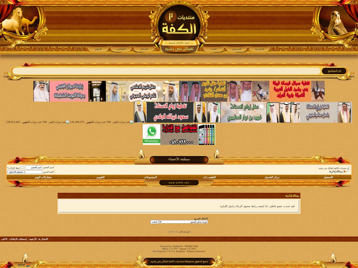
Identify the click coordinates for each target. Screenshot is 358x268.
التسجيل (328, 177)
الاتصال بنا (43, 239)
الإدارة (223, 206)
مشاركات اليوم (43, 177)
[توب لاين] (23, 265)
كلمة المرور (48, 172)
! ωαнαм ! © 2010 (187, 248)
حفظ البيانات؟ (13, 168)
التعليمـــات (209, 177)
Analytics (180, 251)
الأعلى (4, 239)
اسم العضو (49, 167)
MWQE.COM (191, 246)
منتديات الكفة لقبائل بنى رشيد (332, 168)
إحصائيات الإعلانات (18, 239)
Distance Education (196, 251)
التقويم (101, 177)
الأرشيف (32, 239)
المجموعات (150, 177)
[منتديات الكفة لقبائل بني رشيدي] (179, 27)
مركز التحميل (272, 177)
